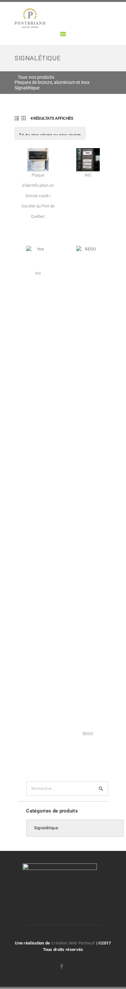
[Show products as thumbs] (23, 118)
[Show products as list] (17, 118)
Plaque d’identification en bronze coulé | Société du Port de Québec (38, 196)
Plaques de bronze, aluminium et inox (52, 82)
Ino (38, 273)
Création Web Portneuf (73, 943)
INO (88, 175)
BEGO (88, 733)
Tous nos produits (36, 77)
